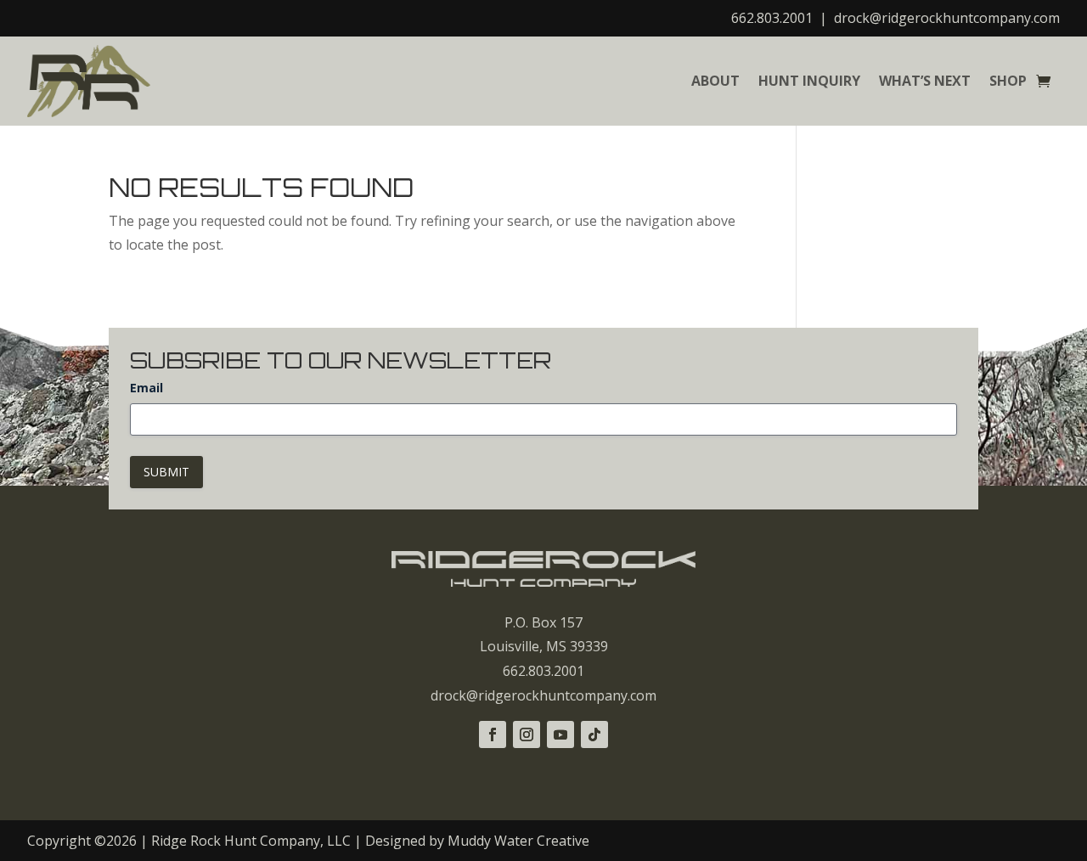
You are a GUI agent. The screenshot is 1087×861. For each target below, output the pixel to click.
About (715, 80)
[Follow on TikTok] (594, 734)
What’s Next (925, 80)
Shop (1008, 80)
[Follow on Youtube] (560, 734)
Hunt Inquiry (809, 80)
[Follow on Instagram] (526, 734)
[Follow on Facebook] (492, 734)
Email (146, 388)
